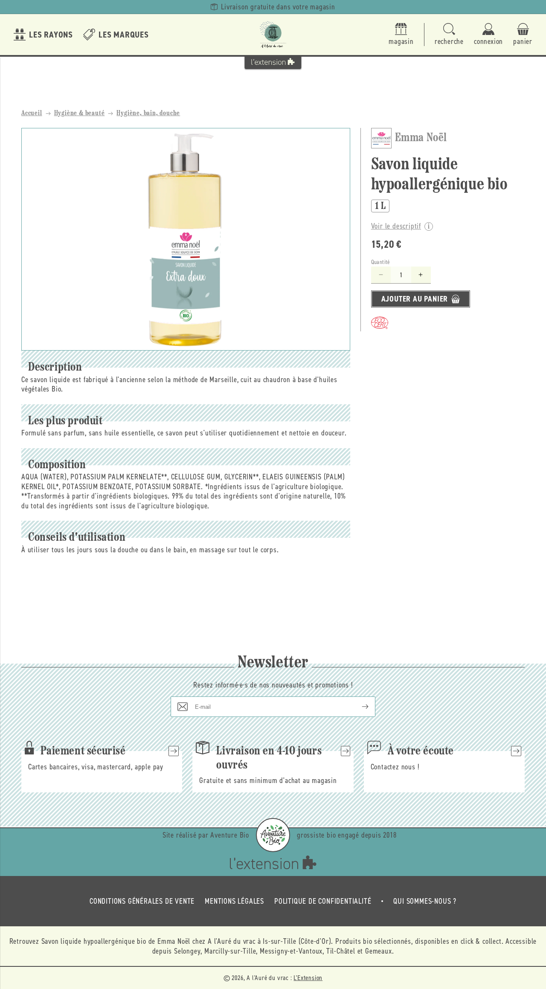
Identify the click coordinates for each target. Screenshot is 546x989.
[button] (449, 34)
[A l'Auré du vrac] (273, 34)
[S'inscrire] (358, 706)
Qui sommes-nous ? (424, 901)
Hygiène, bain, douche (148, 113)
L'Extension (307, 977)
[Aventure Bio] (273, 835)
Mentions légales (234, 901)
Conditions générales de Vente (142, 901)
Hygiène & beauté (79, 113)
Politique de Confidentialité (322, 901)
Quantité (380, 262)
